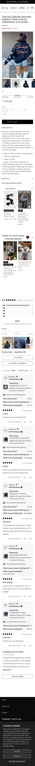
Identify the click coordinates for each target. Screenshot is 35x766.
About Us (5, 706)
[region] (17, 342)
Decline (17, 756)
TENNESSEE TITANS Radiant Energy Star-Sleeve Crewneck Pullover (20, 615)
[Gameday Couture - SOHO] (17, 8)
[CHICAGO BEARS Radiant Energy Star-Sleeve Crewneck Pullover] (6, 83)
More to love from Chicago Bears (13, 237)
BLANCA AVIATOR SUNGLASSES (9, 215)
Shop (4, 700)
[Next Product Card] (32, 188)
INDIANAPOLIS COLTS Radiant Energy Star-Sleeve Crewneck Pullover (20, 388)
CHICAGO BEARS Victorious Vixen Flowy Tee (25, 265)
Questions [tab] (20, 352)
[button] (6, 8)
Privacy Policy (8, 746)
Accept (17, 751)
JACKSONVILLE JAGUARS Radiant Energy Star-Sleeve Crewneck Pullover (20, 440)
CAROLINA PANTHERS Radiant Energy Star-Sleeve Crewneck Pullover (20, 557)
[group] (17, 2)
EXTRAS (4, 712)
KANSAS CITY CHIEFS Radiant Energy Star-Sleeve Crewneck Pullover (20, 496)
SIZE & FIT (5, 179)
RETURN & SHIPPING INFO (12, 183)
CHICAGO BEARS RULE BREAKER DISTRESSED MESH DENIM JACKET (23, 217)
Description (7, 128)
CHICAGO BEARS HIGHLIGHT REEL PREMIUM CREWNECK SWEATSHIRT (10, 270)
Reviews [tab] (7, 352)
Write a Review (21, 363)
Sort (14, 370)
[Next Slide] (31, 342)
